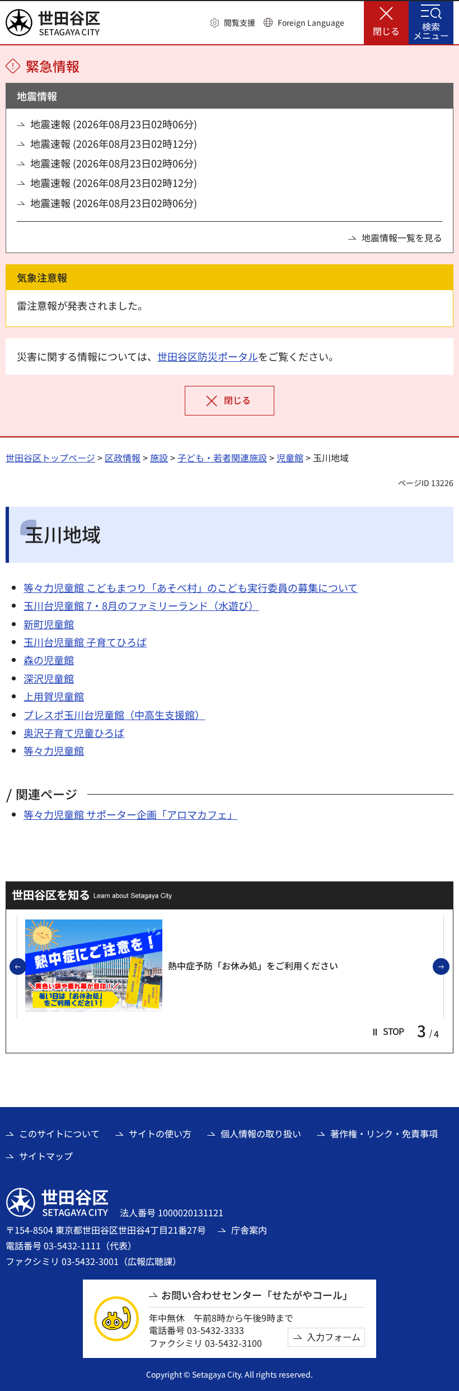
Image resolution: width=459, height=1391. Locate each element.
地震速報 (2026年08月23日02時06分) (113, 124)
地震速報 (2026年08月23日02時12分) (113, 144)
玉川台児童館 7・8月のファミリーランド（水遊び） (141, 605)
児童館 (290, 457)
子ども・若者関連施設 (222, 457)
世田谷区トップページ (50, 457)
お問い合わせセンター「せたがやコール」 (257, 1295)
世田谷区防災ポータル (207, 356)
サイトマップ (46, 1156)
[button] (232, 23)
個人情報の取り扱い (261, 1133)
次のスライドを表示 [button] (448, 967)
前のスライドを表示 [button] (25, 967)
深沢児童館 (49, 678)
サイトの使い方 (160, 1133)
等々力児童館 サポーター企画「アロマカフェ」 (130, 814)
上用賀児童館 (54, 696)
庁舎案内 (249, 1230)
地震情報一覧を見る (402, 237)
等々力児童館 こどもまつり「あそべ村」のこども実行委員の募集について (191, 587)
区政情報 (122, 457)
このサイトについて (59, 1133)
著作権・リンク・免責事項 (384, 1133)
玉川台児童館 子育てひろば (85, 641)
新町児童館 (49, 624)
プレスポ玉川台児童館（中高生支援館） (114, 714)
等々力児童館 (54, 750)
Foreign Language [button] (311, 22)
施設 (159, 457)
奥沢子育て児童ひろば (74, 732)
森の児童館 (49, 659)
